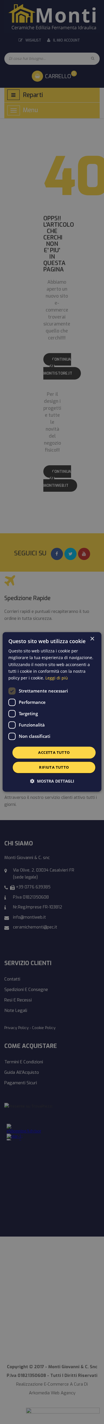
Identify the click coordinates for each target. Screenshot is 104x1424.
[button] (52, 781)
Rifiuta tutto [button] (54, 767)
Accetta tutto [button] (54, 752)
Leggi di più (56, 678)
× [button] (92, 639)
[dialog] (52, 712)
